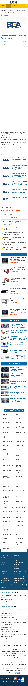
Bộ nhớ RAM (6, 521)
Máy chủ (5, 432)
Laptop (18, 418)
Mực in (18, 414)
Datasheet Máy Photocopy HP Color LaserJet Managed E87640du (19, 167)
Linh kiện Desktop (18, 466)
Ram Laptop (6, 482)
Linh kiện (5, 454)
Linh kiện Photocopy (6, 477)
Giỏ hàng (25, 6)
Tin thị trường (4, 576)
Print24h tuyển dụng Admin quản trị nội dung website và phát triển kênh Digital (17, 375)
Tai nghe (18, 534)
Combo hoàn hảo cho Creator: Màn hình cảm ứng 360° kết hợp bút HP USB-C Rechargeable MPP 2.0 (18, 338)
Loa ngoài (19, 476)
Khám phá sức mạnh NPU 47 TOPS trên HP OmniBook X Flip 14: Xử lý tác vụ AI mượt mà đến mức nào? (18, 344)
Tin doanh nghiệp (5, 578)
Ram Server (6, 486)
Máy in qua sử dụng (20, 454)
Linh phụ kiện (7, 517)
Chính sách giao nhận (19, 576)
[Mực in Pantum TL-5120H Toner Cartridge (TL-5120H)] (5, 271)
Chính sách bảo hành (19, 578)
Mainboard (19, 517)
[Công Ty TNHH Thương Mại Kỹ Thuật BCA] (14, 2)
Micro (5, 449)
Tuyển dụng (3, 560)
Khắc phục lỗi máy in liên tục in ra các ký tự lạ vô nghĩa (14, 243)
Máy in (5, 414)
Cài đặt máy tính (6, 502)
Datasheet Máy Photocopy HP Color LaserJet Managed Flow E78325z (19, 191)
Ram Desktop (19, 482)
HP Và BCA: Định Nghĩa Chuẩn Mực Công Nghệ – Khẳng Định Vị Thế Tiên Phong (18, 400)
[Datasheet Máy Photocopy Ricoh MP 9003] (6, 200)
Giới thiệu (3, 557)
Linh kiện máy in (7, 441)
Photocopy (6, 427)
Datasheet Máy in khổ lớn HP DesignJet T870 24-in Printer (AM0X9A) (19, 175)
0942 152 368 (22, 139)
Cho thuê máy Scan (20, 491)
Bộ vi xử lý (6, 530)
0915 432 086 (22, 146)
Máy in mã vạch (20, 432)
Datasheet (10, 10)
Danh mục (3, 6)
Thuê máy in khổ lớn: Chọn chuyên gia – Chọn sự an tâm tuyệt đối (18, 394)
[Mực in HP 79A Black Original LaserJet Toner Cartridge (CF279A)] (5, 292)
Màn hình (18, 423)
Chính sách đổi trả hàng (19, 580)
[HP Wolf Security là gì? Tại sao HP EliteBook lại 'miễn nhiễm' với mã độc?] (5, 369)
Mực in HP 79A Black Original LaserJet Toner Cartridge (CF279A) (18, 290)
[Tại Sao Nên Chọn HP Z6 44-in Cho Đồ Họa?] (5, 388)
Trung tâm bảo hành (19, 562)
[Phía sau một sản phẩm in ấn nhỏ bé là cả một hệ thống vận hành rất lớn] (5, 381)
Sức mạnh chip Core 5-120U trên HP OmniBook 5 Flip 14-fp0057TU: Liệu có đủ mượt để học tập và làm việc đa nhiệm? (18, 357)
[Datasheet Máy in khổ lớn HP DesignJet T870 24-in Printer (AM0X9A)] (6, 176)
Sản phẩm (16, 560)
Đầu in (5, 542)
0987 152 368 (10, 146)
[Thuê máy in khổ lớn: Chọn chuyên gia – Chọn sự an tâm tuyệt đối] (5, 393)
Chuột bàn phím (20, 525)
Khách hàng (3, 562)
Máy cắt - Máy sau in (20, 427)
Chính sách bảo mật (19, 582)
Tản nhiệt (6, 538)
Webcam (18, 486)
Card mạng (19, 530)
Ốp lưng (5, 445)
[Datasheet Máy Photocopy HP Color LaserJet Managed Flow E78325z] (6, 192)
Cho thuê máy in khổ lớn (20, 512)
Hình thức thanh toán (19, 573)
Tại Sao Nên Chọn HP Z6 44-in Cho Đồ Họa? (18, 387)
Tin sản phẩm (4, 573)
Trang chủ (3, 10)
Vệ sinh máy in (20, 502)
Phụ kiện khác (7, 534)
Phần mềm (6, 548)
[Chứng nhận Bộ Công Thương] (17, 673)
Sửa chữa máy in (20, 507)
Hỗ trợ (19, 6)
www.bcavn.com (10, 147)
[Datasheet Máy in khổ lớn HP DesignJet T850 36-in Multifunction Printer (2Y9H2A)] (6, 160)
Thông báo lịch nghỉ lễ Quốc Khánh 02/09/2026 (13, 228)
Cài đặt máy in (20, 496)
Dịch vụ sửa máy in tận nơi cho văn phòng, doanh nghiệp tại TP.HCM (13, 233)
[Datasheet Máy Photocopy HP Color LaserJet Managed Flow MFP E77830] (6, 184)
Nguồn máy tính (20, 441)
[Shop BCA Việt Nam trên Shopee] (15, 678)
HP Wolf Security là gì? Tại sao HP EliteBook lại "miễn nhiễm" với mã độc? (18, 369)
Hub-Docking (19, 445)
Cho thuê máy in (8, 490)
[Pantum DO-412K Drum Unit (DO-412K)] (5, 302)
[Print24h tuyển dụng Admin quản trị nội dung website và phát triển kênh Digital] (5, 375)
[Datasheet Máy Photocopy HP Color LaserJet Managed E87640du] (6, 168)
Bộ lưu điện (6, 437)
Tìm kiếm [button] (8, 6)
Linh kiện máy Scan (19, 471)
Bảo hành (18, 449)
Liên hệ (2, 564)
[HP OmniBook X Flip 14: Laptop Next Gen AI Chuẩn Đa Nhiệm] (5, 332)
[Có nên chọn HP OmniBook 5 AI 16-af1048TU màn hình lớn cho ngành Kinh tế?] (5, 350)
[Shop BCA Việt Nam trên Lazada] (19, 678)
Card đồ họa (19, 521)
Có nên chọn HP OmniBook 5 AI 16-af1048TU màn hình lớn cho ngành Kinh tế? (18, 350)
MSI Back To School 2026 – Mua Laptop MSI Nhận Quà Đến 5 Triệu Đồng (14, 248)
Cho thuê (6, 459)
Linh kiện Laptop (8, 465)
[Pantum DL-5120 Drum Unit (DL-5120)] (5, 282)
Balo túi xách (20, 538)
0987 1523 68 (10, 139)
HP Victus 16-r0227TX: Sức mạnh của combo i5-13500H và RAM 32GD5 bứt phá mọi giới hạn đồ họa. (18, 326)
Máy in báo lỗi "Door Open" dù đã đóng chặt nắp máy (14, 238)
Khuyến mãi (17, 564)
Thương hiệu (17, 557)
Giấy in (18, 437)
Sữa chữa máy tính (7, 512)
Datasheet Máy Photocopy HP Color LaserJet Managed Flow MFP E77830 (19, 183)
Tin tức (14, 6)
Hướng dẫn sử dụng (5, 580)
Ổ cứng (5, 525)
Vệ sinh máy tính (8, 507)
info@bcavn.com (22, 147)
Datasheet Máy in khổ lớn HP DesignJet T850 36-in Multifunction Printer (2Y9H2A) (19, 159)
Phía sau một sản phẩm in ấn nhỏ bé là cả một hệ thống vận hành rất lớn (18, 381)
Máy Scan (6, 423)
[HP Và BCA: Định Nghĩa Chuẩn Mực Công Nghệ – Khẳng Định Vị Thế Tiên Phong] (5, 400)
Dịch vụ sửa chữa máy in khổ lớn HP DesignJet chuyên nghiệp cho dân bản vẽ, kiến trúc (14, 222)
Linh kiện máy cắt (7, 471)
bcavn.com (3, 587)
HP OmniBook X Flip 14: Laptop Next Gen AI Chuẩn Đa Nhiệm (18, 331)
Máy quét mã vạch (19, 460)
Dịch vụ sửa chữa (19, 543)
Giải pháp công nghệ (5, 582)
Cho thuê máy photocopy (7, 497)
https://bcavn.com (9, 604)
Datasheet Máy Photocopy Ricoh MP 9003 (19, 198)
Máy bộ (5, 418)
